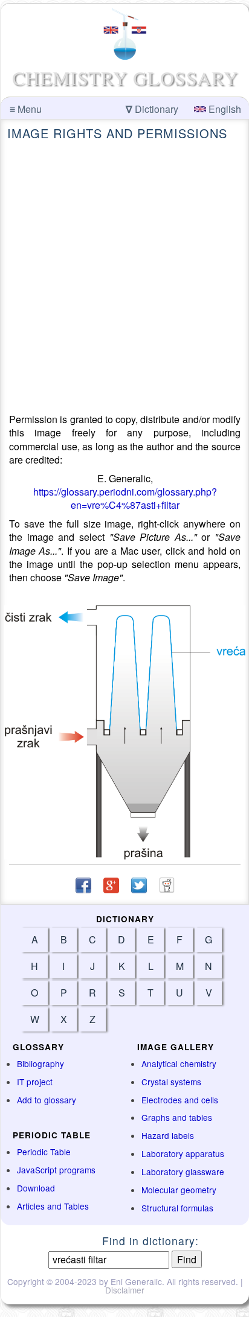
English (223, 109)
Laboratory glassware (182, 1172)
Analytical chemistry (178, 1063)
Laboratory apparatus (182, 1153)
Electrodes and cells (179, 1100)
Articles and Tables (53, 1206)
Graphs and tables (176, 1117)
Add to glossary (46, 1100)
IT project (35, 1082)
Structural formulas (177, 1208)
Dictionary (152, 109)
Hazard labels (167, 1135)
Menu (26, 109)
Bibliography (40, 1063)
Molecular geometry (178, 1190)
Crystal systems (171, 1082)
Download (36, 1188)
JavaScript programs (56, 1170)
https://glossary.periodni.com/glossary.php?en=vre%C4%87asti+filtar (125, 498)
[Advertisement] (124, 277)
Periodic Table (44, 1152)
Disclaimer (124, 1290)
